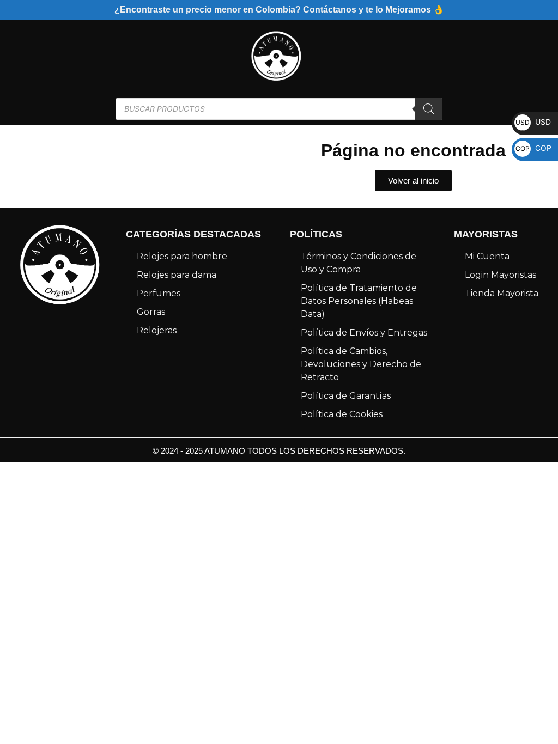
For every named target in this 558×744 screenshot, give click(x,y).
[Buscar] (428, 109)
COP (533, 148)
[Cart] (525, 56)
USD (533, 121)
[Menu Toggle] (15, 56)
